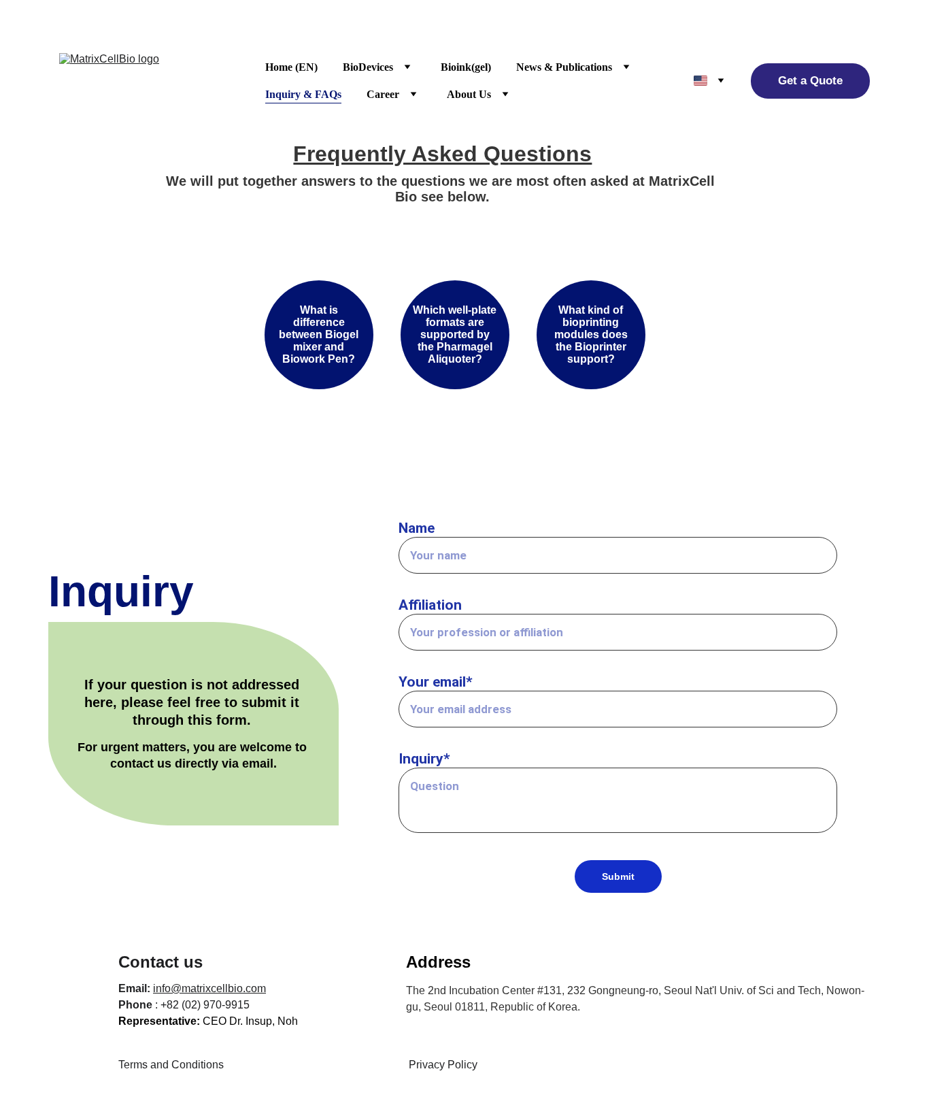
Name (417, 528)
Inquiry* (424, 759)
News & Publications (564, 67)
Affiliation (430, 605)
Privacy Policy (443, 1064)
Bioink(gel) (466, 67)
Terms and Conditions (171, 1064)
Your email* (436, 682)
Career (383, 94)
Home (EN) (291, 67)
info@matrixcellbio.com (209, 988)
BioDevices (368, 67)
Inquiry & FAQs (303, 94)
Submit (618, 876)
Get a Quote (810, 80)
